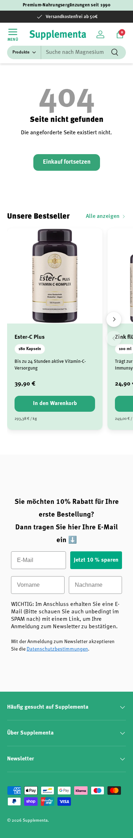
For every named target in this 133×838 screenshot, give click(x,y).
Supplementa (35, 821)
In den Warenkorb (55, 403)
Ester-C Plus (30, 337)
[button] (120, 34)
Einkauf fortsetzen (66, 162)
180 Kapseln (29, 349)
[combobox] (66, 52)
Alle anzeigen (103, 216)
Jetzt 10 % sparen (96, 560)
